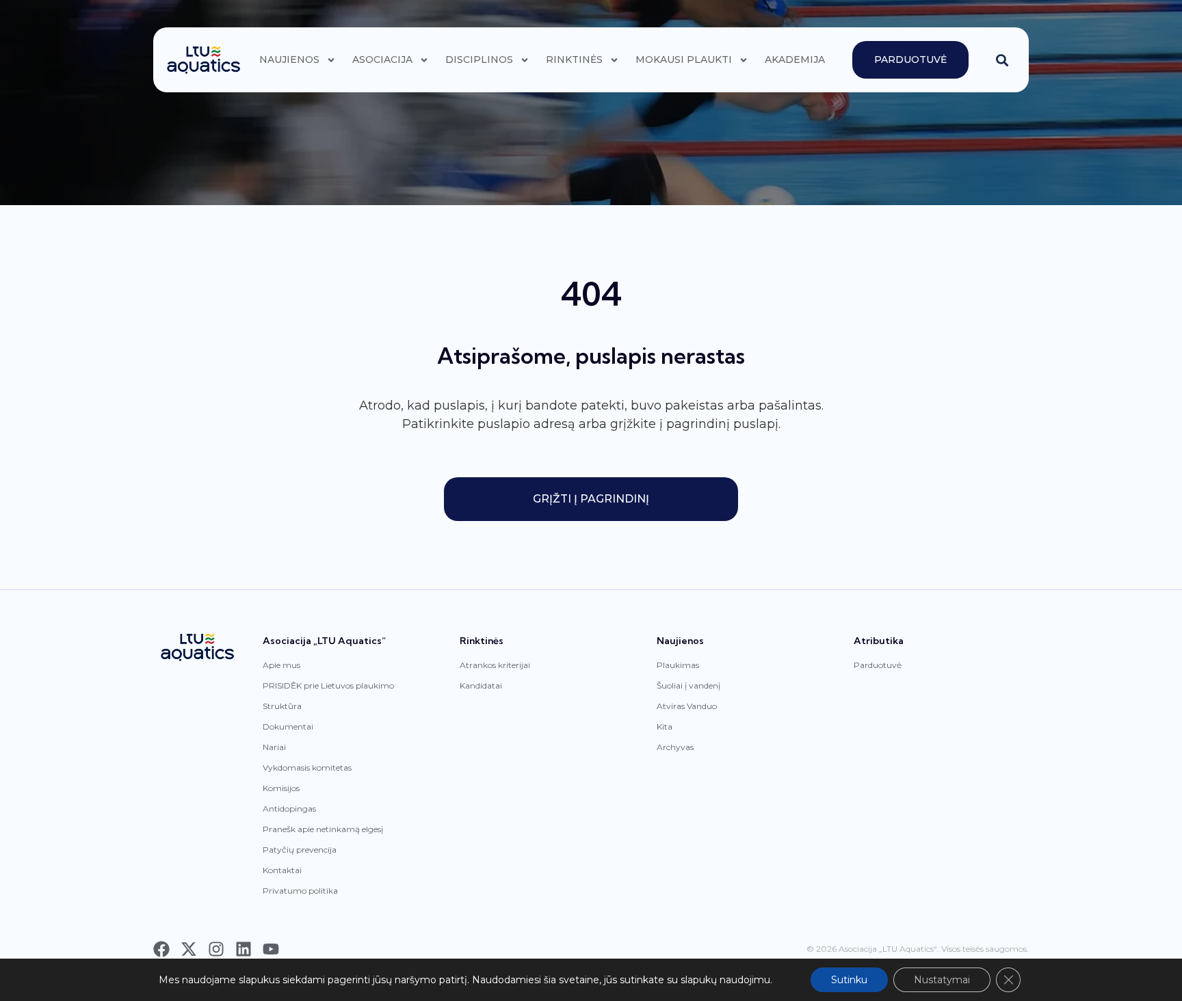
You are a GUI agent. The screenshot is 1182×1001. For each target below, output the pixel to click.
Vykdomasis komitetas (307, 767)
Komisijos (281, 788)
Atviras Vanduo (687, 706)
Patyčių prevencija (300, 849)
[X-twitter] (189, 949)
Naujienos (289, 59)
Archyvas (675, 747)
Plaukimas (678, 665)
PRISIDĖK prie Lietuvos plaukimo (328, 685)
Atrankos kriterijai (495, 665)
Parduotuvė (878, 665)
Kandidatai (481, 685)
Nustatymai (942, 980)
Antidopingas (289, 808)
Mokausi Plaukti (683, 59)
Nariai (274, 747)
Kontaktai (282, 870)
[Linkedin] (243, 949)
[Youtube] (271, 949)
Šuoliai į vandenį (688, 685)
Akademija (795, 59)
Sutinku (849, 980)
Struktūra (282, 706)
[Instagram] (216, 949)
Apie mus (281, 665)
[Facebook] (161, 949)
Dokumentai (288, 726)
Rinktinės (574, 59)
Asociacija (382, 59)
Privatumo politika (300, 890)
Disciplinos (479, 59)
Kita (664, 726)
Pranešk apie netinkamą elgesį (323, 829)
